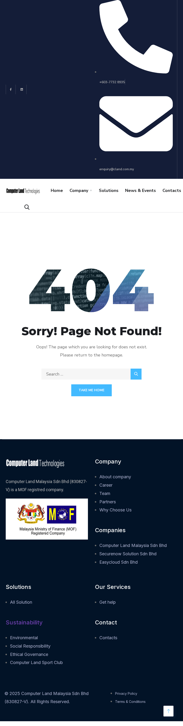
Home (57, 190)
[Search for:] (91, 374)
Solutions (108, 190)
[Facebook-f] (11, 89)
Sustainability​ (24, 622)
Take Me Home (91, 390)
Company (79, 190)
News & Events (140, 190)
